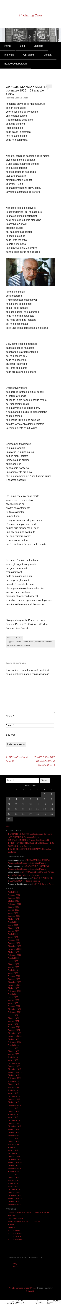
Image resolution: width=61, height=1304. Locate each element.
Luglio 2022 (13, 997)
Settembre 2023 (14, 955)
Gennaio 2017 (14, 1156)
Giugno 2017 (13, 1141)
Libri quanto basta (15, 1218)
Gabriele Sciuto (21, 98)
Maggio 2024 (13, 931)
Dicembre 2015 (14, 1195)
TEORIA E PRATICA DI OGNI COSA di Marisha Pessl (44, 760)
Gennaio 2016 (14, 1192)
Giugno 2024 (13, 928)
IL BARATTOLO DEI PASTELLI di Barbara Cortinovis (30, 834)
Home (7, 46)
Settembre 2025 (14, 904)
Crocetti (17, 642)
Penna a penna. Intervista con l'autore (24, 1221)
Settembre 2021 (14, 1012)
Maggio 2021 (13, 1021)
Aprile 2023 (13, 970)
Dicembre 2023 (14, 946)
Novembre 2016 (15, 1162)
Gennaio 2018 (14, 1123)
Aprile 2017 (13, 1147)
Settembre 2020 (14, 1042)
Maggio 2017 (13, 1144)
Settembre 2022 (14, 991)
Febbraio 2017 (14, 1153)
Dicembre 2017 (14, 1126)
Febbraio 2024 (14, 940)
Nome (10, 716)
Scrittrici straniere (15, 1239)
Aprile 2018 (13, 1114)
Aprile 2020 (13, 1057)
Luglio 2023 (13, 961)
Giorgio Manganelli (15, 645)
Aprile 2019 (13, 1090)
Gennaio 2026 (14, 898)
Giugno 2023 (13, 964)
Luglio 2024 (13, 925)
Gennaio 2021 (14, 1030)
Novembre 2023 (15, 949)
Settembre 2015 (14, 1204)
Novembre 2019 (15, 1072)
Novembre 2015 (15, 1198)
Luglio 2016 (13, 1174)
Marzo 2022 (13, 1003)
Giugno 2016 (13, 1177)
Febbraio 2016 (14, 1189)
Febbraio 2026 (14, 895)
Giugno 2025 (13, 907)
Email (10, 725)
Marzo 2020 (13, 1060)
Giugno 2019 (13, 1084)
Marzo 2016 (13, 1186)
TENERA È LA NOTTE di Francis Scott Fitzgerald (28, 840)
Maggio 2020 (13, 1054)
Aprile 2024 (13, 934)
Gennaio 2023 (14, 979)
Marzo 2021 (13, 1024)
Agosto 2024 (13, 922)
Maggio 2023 (13, 967)
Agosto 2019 (13, 1081)
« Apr (8, 826)
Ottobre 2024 (13, 919)
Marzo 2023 (13, 973)
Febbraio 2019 (14, 1096)
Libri (22, 46)
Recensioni (13, 1227)
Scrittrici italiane (14, 1236)
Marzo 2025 (13, 913)
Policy (14, 1264)
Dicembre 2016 (14, 1159)
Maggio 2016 (13, 1180)
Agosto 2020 (13, 1045)
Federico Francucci (43, 642)
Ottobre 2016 (13, 1165)
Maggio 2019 (13, 1087)
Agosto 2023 (13, 958)
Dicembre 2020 (14, 1033)
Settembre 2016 (14, 1168)
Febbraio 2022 (14, 1006)
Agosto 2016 (13, 1171)
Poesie (27, 645)
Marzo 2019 (13, 1093)
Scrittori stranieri (15, 1233)
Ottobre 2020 (13, 1039)
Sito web (10, 734)
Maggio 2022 (13, 1000)
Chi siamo (29, 54)
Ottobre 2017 (13, 1132)
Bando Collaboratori (15, 63)
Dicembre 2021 (14, 1009)
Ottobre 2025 (13, 901)
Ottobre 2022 (13, 988)
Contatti (47, 54)
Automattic (30, 1291)
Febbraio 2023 (14, 976)
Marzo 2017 (13, 1150)
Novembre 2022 (15, 985)
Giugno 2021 (13, 1018)
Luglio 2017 (13, 1138)
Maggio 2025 (13, 910)
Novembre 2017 (15, 1129)
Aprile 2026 (13, 892)
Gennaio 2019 (14, 1099)
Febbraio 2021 (14, 1027)
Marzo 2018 (13, 1117)
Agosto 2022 (13, 994)
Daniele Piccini (28, 642)
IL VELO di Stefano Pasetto (43, 884)
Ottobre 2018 (13, 1102)
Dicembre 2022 (14, 982)
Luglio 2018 (13, 1108)
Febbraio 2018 (14, 1120)
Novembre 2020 (15, 1036)
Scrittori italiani (14, 1230)
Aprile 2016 (13, 1183)
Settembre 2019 (14, 1078)
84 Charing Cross (30, 15)
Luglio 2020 (13, 1048)
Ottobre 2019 (13, 1075)
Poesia (19, 637)
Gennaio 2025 (14, 916)
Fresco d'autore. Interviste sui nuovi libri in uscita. (28, 1212)
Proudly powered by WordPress (22, 1288)
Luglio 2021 (13, 1015)
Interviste (9, 54)
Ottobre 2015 (13, 1201)
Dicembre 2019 (14, 1069)
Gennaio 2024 (14, 943)
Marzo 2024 (13, 937)
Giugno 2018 (13, 1111)
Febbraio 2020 (14, 1063)
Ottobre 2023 (13, 952)
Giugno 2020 (13, 1051)
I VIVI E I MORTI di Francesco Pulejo (23, 837)
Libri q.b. (38, 46)
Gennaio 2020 (14, 1066)
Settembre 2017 (14, 1135)
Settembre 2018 (14, 1105)
